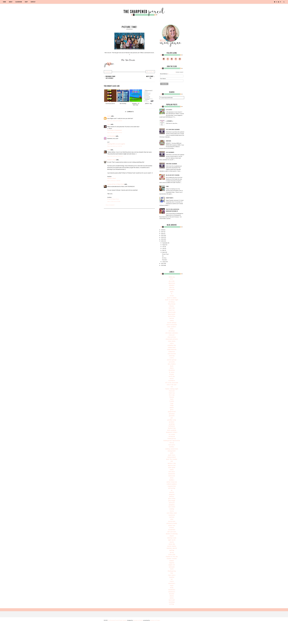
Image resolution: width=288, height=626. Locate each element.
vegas (172, 585)
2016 (162, 233)
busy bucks (171, 314)
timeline (171, 577)
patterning (171, 488)
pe (171, 490)
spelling (171, 550)
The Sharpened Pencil (113, 620)
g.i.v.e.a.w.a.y (169, 109)
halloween (172, 426)
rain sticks (171, 507)
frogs (171, 403)
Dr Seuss (171, 372)
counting (172, 356)
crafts (172, 358)
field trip (172, 393)
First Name (163, 78)
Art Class (164, 257)
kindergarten (172, 438)
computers (171, 351)
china (171, 329)
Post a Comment (110, 205)
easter (172, 378)
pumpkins (172, 505)
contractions (172, 354)
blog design (171, 304)
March (164, 252)
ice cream (172, 434)
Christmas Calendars (171, 163)
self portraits (171, 532)
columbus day (172, 345)
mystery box (172, 465)
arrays (172, 296)
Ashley (109, 116)
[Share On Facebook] (149, 71)
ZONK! (167, 186)
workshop (172, 602)
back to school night (171, 300)
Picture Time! (165, 254)
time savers (171, 575)
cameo (172, 320)
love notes (172, 445)
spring (172, 552)
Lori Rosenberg (111, 136)
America (171, 287)
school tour (171, 525)
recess (172, 511)
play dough (171, 501)
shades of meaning (172, 534)
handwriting (172, 428)
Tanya (108, 124)
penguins (172, 494)
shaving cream (171, 538)
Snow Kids (168, 141)
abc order (172, 281)
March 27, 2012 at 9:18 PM (114, 120)
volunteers (171, 592)
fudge (172, 405)
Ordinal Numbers (172, 484)
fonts (171, 399)
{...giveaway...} (169, 121)
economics (171, 380)
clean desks (171, 341)
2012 (162, 241)
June (163, 248)
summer (171, 561)
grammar (172, 422)
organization (172, 486)
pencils (172, 492)
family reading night (171, 389)
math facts (171, 455)
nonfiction (171, 476)
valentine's (171, 583)
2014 (162, 237)
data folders (172, 364)
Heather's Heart (111, 159)
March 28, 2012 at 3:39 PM (114, 146)
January (164, 261)
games (172, 407)
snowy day (172, 544)
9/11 (171, 279)
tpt (172, 579)
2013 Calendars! (170, 152)
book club (172, 308)
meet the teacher (171, 459)
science (171, 527)
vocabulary (171, 590)
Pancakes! (164, 259)
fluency (171, 397)
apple (171, 291)
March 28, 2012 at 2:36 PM (114, 132)
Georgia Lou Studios (138, 620)
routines (171, 517)
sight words (172, 540)
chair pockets (171, 327)
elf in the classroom (171, 382)
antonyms (172, 289)
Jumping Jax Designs (155, 620)
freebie (171, 401)
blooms (172, 306)
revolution (172, 515)
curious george (171, 360)
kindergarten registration (172, 440)
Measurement (172, 457)
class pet (172, 335)
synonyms (172, 567)
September (165, 242)
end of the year (172, 385)
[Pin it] (153, 71)
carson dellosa (171, 322)
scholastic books (171, 523)
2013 (162, 239)
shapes (172, 536)
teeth (172, 569)
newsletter (171, 474)
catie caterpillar (171, 324)
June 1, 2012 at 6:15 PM (113, 201)
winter (172, 598)
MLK (172, 461)
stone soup (171, 554)
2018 (162, 229)
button (172, 318)
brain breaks (172, 312)
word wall (172, 600)
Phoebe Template (123, 620)
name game (171, 467)
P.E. (163, 256)
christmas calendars (171, 333)
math (171, 453)
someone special (172, 548)
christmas (172, 331)
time (171, 573)
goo (172, 418)
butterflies (171, 316)
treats (172, 581)
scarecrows (171, 521)
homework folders (171, 432)
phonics (171, 496)
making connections (171, 449)
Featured (172, 391)
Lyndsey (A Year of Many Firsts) (115, 184)
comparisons (172, 347)
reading (171, 509)
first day (172, 395)
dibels (172, 368)
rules (171, 519)
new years (172, 471)
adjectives (172, 283)
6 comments (108, 71)
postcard (172, 503)
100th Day (172, 277)
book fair (172, 310)
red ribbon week (172, 513)
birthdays (172, 302)
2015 (162, 235)
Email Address (164, 74)
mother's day (172, 463)
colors (172, 343)
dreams (172, 374)
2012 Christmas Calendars (173, 129)
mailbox (171, 447)
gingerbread (172, 411)
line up (172, 443)
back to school (171, 298)
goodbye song (171, 420)
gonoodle (172, 416)
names (172, 469)
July (163, 246)
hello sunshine (171, 430)
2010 (162, 265)
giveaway (172, 414)
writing (171, 604)
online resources (172, 482)
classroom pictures (172, 339)
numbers (171, 480)
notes (172, 478)
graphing (172, 424)
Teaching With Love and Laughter (116, 144)
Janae (108, 149)
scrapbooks (171, 529)
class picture (172, 337)
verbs (171, 587)
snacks (172, 542)
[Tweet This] (147, 71)
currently (172, 362)
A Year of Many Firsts (113, 199)
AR (171, 293)
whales (172, 596)
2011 (162, 263)
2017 (162, 231)
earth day (172, 376)
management (172, 451)
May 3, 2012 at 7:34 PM (113, 180)
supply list (171, 565)
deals (171, 366)
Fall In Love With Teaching (172, 175)
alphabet (171, 285)
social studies (171, 546)
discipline (172, 370)
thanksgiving (172, 571)
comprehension (171, 349)
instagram (172, 436)
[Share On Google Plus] (151, 71)
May (163, 250)
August (164, 244)
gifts (171, 409)
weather (171, 594)
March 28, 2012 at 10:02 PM (115, 156)
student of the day (172, 556)
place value (171, 498)
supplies (171, 563)
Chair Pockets (169, 198)
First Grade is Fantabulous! (114, 130)
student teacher (172, 558)
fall (172, 387)
